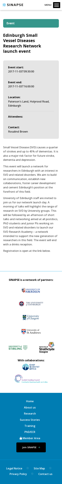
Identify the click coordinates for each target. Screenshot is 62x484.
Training (29, 426)
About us (30, 407)
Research (30, 413)
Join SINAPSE (29, 447)
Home (30, 401)
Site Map (39, 468)
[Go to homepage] (12, 6)
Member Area (31, 438)
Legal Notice (14, 468)
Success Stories (30, 420)
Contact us (45, 474)
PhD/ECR (29, 432)
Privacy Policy (18, 474)
